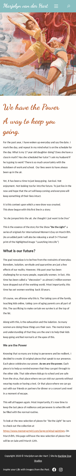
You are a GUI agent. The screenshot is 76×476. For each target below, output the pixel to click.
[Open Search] (68, 6)
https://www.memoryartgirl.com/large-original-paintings (34, 431)
